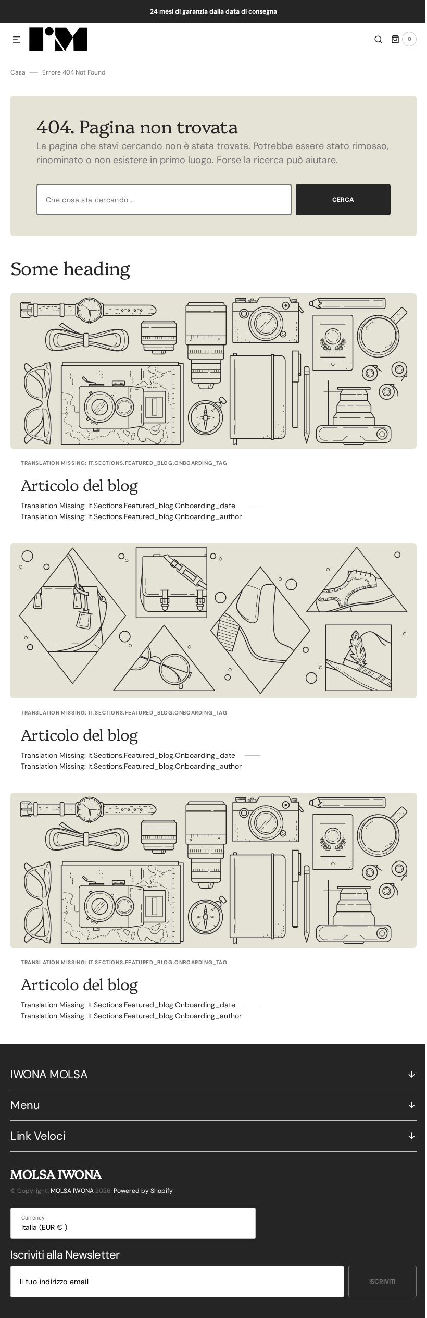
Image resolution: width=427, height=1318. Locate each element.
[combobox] (160, 199)
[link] (209, 371)
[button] (16, 40)
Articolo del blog (79, 484)
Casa (18, 72)
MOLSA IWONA (72, 1191)
